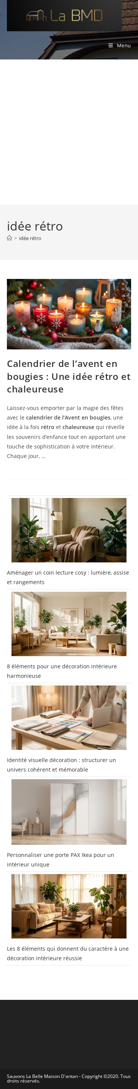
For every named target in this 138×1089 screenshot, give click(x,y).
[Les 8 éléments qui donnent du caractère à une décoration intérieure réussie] (69, 906)
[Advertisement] (69, 132)
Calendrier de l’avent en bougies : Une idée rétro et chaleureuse (68, 376)
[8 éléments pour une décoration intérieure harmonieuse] (69, 624)
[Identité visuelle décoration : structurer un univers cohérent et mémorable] (69, 717)
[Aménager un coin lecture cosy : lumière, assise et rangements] (69, 530)
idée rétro (30, 238)
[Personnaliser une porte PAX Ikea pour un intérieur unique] (69, 811)
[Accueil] (9, 238)
